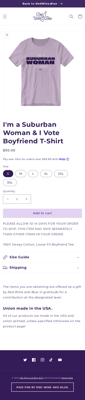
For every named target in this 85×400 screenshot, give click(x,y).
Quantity (9, 191)
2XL (61, 173)
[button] (5, 16)
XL (46, 173)
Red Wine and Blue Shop (31, 378)
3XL (10, 182)
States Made (67, 378)
